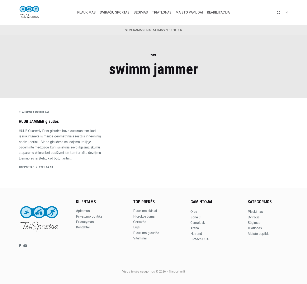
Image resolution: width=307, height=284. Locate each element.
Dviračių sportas (114, 12)
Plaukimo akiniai (145, 211)
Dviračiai (254, 217)
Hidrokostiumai (144, 216)
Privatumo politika (89, 216)
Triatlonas (161, 12)
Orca (193, 212)
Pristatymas (85, 222)
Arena (194, 228)
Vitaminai (140, 238)
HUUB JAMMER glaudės (39, 121)
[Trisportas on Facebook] (20, 246)
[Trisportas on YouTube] (25, 246)
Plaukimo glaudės (146, 233)
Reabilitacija (218, 12)
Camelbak (197, 223)
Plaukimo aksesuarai (34, 112)
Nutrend (196, 234)
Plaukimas (86, 12)
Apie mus (83, 211)
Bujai (136, 227)
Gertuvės (139, 222)
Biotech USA (199, 239)
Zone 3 (195, 217)
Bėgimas (141, 12)
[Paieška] (278, 12)
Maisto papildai (189, 12)
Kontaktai (83, 227)
